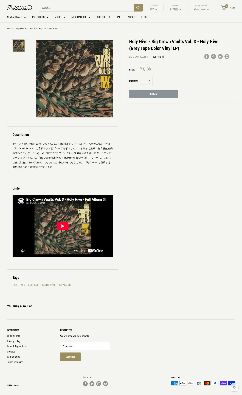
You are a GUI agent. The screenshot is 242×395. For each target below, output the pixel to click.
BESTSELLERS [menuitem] (103, 17)
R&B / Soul (33, 285)
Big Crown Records (138, 57)
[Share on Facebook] (206, 56)
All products (21, 28)
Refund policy (13, 357)
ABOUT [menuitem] (131, 17)
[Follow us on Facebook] (85, 383)
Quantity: (133, 81)
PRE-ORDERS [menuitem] (38, 17)
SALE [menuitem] (119, 17)
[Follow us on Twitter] (91, 383)
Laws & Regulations (16, 346)
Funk (15, 285)
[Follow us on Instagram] (98, 383)
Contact (11, 351)
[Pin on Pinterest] (213, 56)
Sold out (153, 94)
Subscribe (70, 356)
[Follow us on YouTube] (105, 383)
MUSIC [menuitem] (58, 17)
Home (9, 28)
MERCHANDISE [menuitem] (78, 17)
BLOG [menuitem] (144, 17)
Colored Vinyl (48, 285)
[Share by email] (226, 56)
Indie (23, 285)
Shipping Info (13, 335)
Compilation (64, 285)
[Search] (138, 8)
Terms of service (15, 362)
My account (200, 9)
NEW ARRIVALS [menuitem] (14, 17)
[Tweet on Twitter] (220, 56)
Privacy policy (13, 341)
